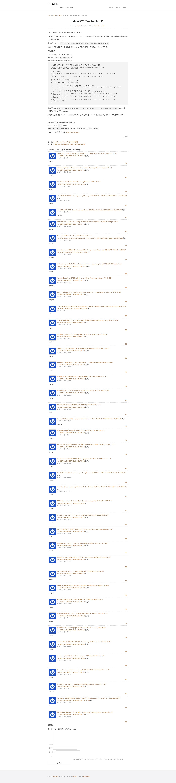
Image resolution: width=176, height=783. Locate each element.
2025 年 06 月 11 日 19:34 (64, 240)
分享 (54, 15)
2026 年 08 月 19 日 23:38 (64, 702)
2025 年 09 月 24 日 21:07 (64, 282)
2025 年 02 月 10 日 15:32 (64, 158)
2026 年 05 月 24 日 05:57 (64, 505)
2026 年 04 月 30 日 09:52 (64, 409)
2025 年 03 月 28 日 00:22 (64, 186)
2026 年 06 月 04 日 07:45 (64, 533)
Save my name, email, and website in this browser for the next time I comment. (97, 759)
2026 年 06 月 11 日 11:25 (64, 561)
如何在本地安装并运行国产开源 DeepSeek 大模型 (69, 144)
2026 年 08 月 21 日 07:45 (64, 716)
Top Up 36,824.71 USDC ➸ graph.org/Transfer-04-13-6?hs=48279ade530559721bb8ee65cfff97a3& (89, 419)
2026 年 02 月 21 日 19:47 (64, 353)
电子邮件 (52, 752)
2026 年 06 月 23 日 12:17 (64, 618)
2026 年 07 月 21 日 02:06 (64, 674)
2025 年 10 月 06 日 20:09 (64, 310)
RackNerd (86, 776)
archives (125, 7)
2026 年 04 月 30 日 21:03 (64, 421)
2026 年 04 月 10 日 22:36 (64, 367)
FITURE (55, 776)
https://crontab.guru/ (72, 132)
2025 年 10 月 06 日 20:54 (64, 324)
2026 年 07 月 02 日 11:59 (64, 660)
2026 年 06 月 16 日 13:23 (64, 590)
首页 (49, 15)
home (111, 7)
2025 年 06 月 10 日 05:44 (64, 226)
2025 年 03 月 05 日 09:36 (64, 172)
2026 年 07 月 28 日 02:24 (64, 688)
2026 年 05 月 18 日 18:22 (64, 491)
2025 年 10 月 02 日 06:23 (64, 296)
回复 (126, 163)
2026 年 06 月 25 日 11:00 (64, 632)
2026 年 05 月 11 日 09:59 (64, 463)
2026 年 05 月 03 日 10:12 (64, 435)
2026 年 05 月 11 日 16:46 (64, 477)
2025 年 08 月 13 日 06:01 (64, 254)
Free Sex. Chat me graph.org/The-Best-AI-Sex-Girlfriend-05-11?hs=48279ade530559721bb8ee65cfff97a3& (92, 487)
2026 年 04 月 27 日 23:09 (64, 395)
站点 (50, 756)
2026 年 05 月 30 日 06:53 (64, 519)
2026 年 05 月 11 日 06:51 (64, 449)
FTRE (53, 3)
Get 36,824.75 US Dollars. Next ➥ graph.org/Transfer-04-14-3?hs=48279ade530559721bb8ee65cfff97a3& (91, 473)
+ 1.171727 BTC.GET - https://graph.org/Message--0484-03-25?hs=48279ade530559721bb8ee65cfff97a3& (92, 196)
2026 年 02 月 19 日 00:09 (64, 339)
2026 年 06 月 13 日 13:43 (64, 575)
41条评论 (125, 136)
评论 (51, 744)
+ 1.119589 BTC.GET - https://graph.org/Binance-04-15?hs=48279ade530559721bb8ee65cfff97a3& (89, 210)
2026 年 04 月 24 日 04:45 (64, 381)
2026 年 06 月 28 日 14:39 (64, 646)
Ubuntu (60, 15)
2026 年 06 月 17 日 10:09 (64, 604)
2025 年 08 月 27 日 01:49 (64, 268)
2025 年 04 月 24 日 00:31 (64, 200)
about (118, 7)
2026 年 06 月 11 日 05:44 (64, 547)
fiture (78, 26)
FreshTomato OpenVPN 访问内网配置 (65, 142)
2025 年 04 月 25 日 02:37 (64, 212)
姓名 (51, 748)
